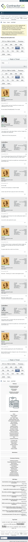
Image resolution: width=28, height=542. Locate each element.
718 (12, 51)
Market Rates (14, 443)
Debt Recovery (14, 468)
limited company (13, 524)
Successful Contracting (14, 432)
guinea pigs (5, 524)
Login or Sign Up (23, 0)
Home (14, 413)
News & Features (14, 415)
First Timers (14, 416)
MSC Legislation (14, 422)
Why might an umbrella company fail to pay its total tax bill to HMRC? (14, 492)
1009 (3, 54)
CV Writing (14, 447)
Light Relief (25, 18)
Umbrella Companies (10, 17)
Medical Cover (14, 471)
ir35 (10, 524)
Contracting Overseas (14, 434)
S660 (14, 418)
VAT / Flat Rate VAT (14, 427)
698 (21, 44)
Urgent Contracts (14, 441)
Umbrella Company (14, 426)
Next (8, 54)
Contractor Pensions (14, 470)
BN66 (17, 418)
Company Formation (14, 467)
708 (17, 48)
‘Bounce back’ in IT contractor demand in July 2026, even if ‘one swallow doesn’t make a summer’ (14, 511)
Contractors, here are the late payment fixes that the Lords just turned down (14, 496)
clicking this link (22, 25)
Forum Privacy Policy (16, 29)
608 (11, 44)
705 (3, 48)
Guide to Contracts (14, 431)
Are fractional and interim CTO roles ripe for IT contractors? (14, 514)
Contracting (3, 16)
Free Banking (14, 466)
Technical (11, 18)
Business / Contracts (15, 16)
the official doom (16, 526)
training (20, 526)
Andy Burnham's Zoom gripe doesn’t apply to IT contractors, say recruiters (14, 482)
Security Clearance (14, 444)
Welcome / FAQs (16, 18)
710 (3, 51)
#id (26, 103)
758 (17, 51)
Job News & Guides (14, 428)
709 (22, 48)
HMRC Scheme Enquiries (18, 17)
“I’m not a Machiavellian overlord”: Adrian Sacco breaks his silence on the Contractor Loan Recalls (14, 507)
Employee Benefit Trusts (14, 419)
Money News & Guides (14, 430)
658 (16, 44)
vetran (2, 87)
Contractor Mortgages (14, 464)
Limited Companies (14, 423)
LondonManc (4, 142)
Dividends (14, 424)
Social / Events (13, 19)
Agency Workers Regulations (14, 420)
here (7, 33)
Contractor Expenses (14, 438)
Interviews (14, 445)
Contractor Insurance (14, 460)
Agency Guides (14, 448)
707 (12, 48)
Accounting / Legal (4, 17)
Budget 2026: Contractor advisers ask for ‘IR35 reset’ (14, 489)
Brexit (10, 16)
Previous (20, 41)
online (11, 526)
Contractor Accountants (14, 474)
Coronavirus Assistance (23, 16)
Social (21, 18)
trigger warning (24, 526)
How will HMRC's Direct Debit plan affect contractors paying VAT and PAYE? (14, 500)
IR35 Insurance (14, 463)
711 (8, 51)
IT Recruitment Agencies (14, 475)
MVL (14, 437)
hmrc (8, 524)
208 (6, 44)
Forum (4, 22)
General (7, 16)
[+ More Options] (24, 112)
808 (22, 51)
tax (12, 526)
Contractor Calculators (14, 435)
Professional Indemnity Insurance (14, 461)
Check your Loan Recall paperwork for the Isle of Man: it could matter (14, 486)
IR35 (11, 418)
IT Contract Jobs (14, 440)
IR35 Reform (7, 18)
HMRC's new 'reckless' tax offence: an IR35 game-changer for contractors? (14, 504)
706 (8, 48)
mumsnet (8, 526)
